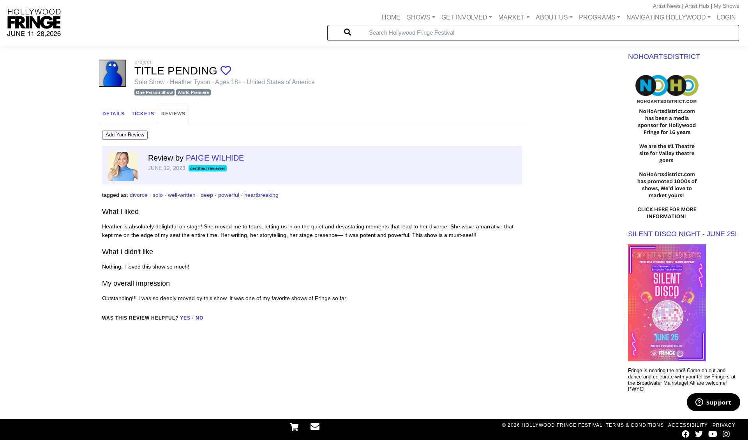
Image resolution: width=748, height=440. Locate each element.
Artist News (667, 6)
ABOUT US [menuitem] (552, 17)
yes (185, 318)
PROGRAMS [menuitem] (597, 17)
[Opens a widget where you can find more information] (713, 403)
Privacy (724, 425)
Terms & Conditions (635, 425)
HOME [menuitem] (391, 17)
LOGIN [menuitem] (726, 17)
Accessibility (688, 425)
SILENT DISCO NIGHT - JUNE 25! (682, 234)
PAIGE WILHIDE (215, 158)
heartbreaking (261, 195)
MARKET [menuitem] (511, 17)
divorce (139, 195)
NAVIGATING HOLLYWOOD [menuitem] (666, 17)
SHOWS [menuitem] (418, 17)
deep (207, 195)
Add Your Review (125, 135)
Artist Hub (697, 6)
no (199, 318)
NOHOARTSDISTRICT (664, 56)
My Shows (726, 6)
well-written (182, 195)
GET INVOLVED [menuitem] (464, 17)
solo (158, 195)
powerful (228, 195)
